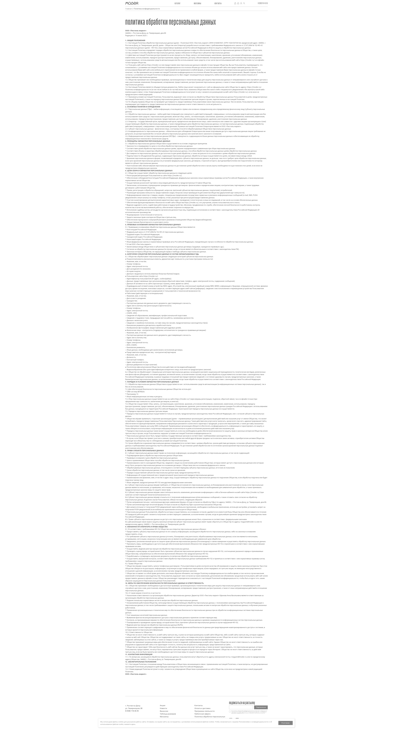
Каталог (177, 3)
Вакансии (164, 711)
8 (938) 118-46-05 (263, 3)
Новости (163, 708)
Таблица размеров (168, 714)
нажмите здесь (129, 724)
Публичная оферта (202, 714)
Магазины (197, 3)
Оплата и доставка (202, 708)
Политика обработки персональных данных (209, 717)
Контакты (218, 3)
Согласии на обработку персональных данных (254, 713)
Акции (162, 705)
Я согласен (285, 723)
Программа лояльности (204, 711)
